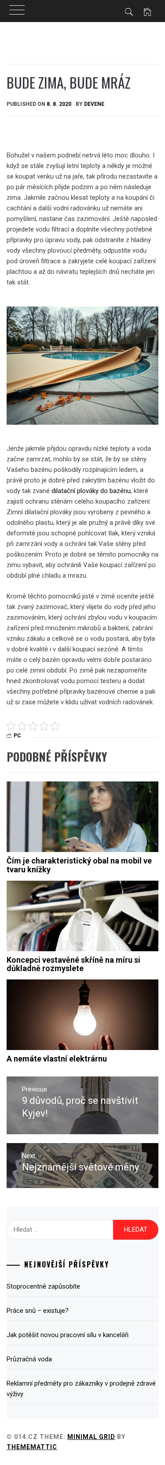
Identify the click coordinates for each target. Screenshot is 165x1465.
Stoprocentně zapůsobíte (43, 1286)
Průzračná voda (29, 1359)
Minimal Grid (91, 1436)
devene (94, 104)
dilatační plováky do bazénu (91, 491)
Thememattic (32, 1446)
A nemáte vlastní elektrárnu (57, 1058)
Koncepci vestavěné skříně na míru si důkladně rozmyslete (73, 964)
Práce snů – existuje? (38, 1311)
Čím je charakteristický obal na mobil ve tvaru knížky (79, 865)
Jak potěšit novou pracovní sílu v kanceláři (67, 1335)
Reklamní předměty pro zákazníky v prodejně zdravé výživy (81, 1388)
